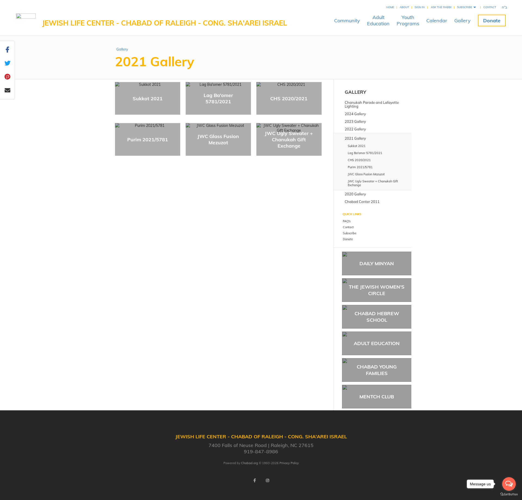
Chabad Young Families (377, 370)
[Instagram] (267, 480)
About (404, 7)
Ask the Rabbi (441, 7)
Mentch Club (376, 396)
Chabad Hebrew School (377, 316)
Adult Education (377, 343)
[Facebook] (254, 480)
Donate (492, 20)
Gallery (462, 20)
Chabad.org (249, 463)
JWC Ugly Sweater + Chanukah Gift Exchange (289, 139)
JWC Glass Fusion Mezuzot (218, 139)
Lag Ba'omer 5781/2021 (218, 98)
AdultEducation (378, 20)
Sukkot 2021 (148, 98)
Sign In (419, 7)
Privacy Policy (289, 463)
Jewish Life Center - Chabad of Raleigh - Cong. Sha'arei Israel (164, 22)
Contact (489, 7)
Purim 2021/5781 (147, 139)
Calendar (436, 20)
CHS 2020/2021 (288, 98)
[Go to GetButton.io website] (509, 494)
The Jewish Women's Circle (377, 290)
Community (347, 20)
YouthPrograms (408, 20)
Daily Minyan (376, 263)
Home (390, 7)
